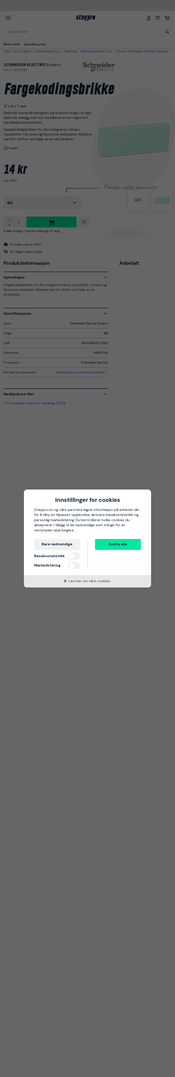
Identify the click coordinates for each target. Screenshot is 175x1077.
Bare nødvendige (57, 544)
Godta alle (117, 544)
